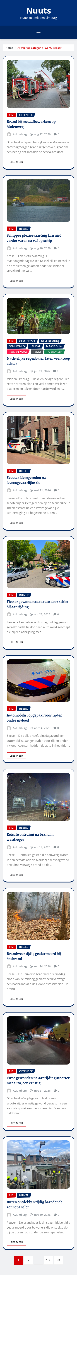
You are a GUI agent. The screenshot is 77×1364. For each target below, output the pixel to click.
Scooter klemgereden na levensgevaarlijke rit (26, 480)
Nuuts (38, 10)
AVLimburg (20, 134)
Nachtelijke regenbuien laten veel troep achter (38, 361)
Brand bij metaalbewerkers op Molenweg (31, 124)
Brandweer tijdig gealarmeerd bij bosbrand (34, 956)
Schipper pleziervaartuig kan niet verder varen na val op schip (34, 238)
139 (48, 1260)
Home (9, 47)
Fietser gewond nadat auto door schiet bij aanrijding (37, 604)
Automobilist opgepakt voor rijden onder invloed (34, 718)
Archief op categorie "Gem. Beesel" (40, 47)
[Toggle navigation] (39, 32)
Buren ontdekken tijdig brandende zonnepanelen (34, 1204)
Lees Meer (16, 162)
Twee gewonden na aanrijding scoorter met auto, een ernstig (38, 1080)
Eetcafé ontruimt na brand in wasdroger (30, 837)
